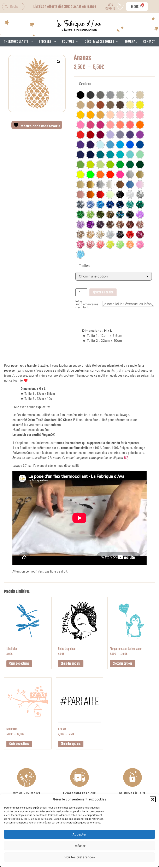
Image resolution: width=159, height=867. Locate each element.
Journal (131, 42)
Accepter (79, 834)
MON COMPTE (110, 6)
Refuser (80, 846)
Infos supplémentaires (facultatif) (86, 304)
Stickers (45, 42)
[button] (153, 799)
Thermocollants (16, 42)
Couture (68, 42)
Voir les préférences (79, 857)
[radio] (80, 95)
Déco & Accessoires (99, 42)
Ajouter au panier (103, 292)
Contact (149, 42)
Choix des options (19, 663)
